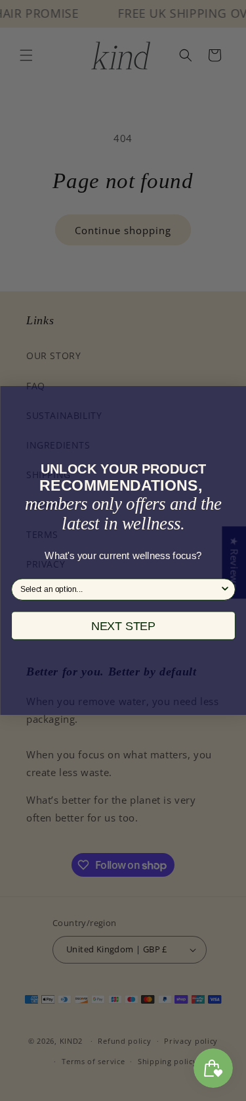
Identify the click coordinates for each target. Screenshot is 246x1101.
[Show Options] (224, 589)
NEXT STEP (123, 626)
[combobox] (119, 589)
